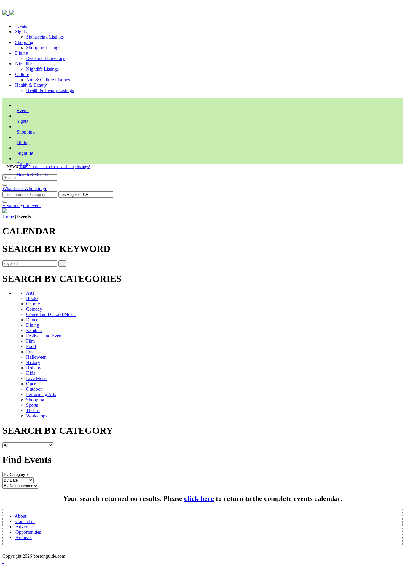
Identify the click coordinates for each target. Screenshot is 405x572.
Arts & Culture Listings (48, 79)
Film (30, 341)
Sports (32, 405)
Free (30, 351)
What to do (13, 188)
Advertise (24, 526)
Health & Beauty (31, 85)
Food (31, 346)
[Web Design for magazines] (3, 561)
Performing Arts (41, 394)
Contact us (25, 521)
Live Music (36, 378)
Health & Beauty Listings (50, 90)
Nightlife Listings (42, 69)
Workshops (36, 415)
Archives (23, 537)
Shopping (24, 42)
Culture (22, 74)
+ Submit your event (21, 205)
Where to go (35, 188)
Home (8, 216)
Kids (30, 373)
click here (199, 498)
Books (32, 298)
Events (20, 26)
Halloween (36, 357)
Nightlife (23, 63)
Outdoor (34, 389)
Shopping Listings (43, 47)
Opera (32, 383)
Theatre (33, 410)
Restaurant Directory (45, 58)
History (33, 362)
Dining (21, 52)
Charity (33, 303)
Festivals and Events (45, 335)
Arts (30, 292)
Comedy (34, 309)
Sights (21, 31)
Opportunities (28, 532)
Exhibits (34, 330)
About (20, 516)
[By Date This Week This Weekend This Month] (18, 479)
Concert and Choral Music (51, 314)
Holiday (33, 367)
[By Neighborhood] (20, 485)
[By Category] (16, 474)
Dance (32, 319)
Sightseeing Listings (45, 36)
